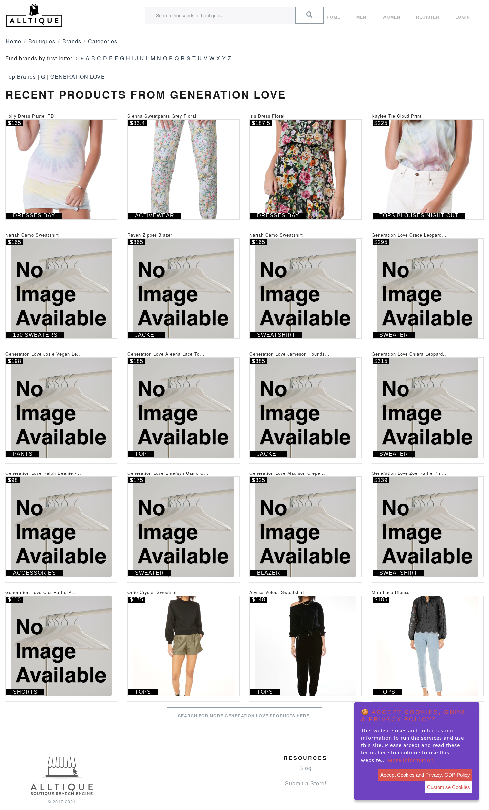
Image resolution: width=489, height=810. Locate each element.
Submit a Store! (305, 783)
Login (462, 17)
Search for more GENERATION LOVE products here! (244, 716)
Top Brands (20, 76)
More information (411, 760)
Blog (305, 768)
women (391, 17)
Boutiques (41, 41)
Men (361, 17)
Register (427, 17)
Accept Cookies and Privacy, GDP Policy (425, 775)
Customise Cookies (448, 787)
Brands (71, 41)
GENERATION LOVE (77, 76)
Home (333, 17)
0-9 (80, 58)
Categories (102, 41)
